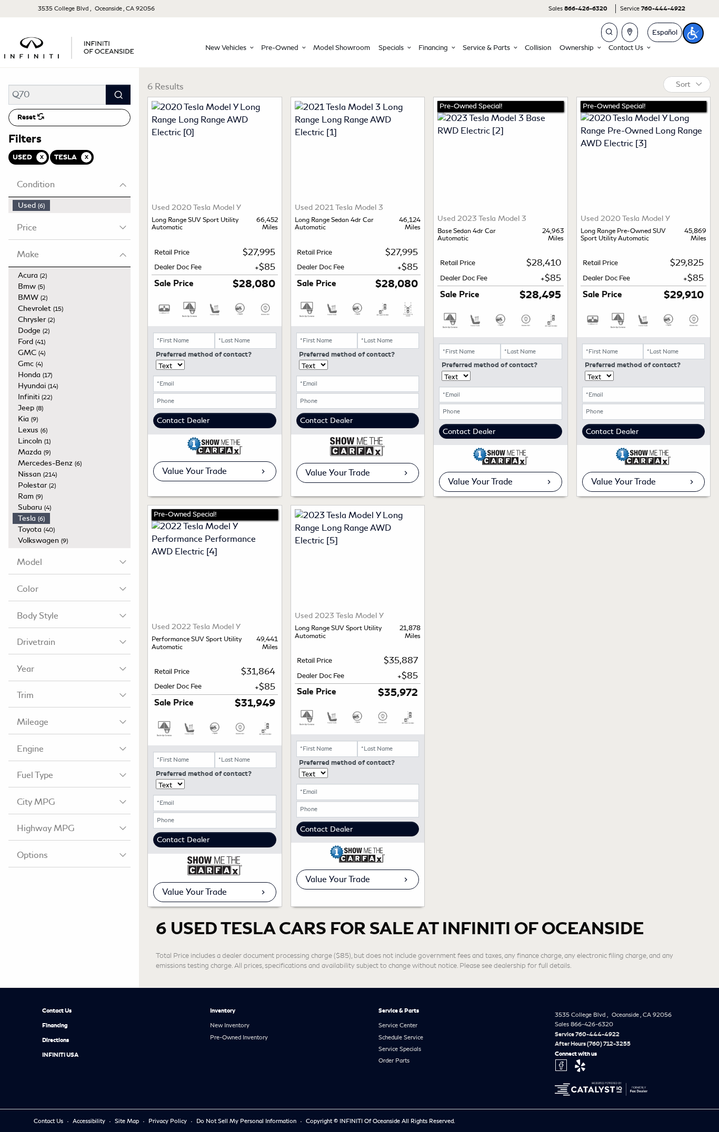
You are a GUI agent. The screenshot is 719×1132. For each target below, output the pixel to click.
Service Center (397, 1025)
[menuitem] (72, 205)
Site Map (128, 1121)
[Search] (118, 95)
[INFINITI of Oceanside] (70, 46)
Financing (55, 1025)
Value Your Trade (194, 471)
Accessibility (90, 1121)
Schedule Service (400, 1037)
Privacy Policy (168, 1121)
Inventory (222, 1010)
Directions (55, 1040)
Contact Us (57, 1010)
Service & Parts (398, 1010)
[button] (229, 47)
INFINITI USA (60, 1054)
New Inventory (229, 1025)
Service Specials (399, 1049)
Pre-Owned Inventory (239, 1037)
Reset (27, 117)
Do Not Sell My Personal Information (247, 1121)
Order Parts (394, 1060)
